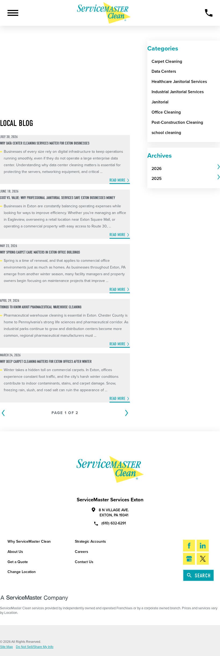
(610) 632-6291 (113, 523)
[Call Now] (208, 13)
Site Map (6, 646)
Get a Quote (18, 562)
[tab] (186, 169)
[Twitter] (203, 559)
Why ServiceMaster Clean (29, 541)
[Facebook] (189, 546)
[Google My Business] (189, 559)
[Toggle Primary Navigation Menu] (13, 13)
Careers (81, 551)
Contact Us (84, 562)
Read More (117, 180)
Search (203, 575)
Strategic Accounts (90, 541)
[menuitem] (184, 169)
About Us (15, 551)
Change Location (22, 572)
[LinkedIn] (203, 546)
